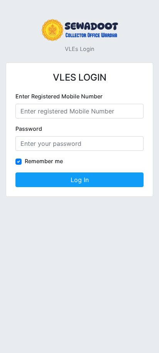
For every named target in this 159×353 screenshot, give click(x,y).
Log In (80, 180)
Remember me (44, 161)
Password (28, 128)
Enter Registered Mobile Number (59, 96)
